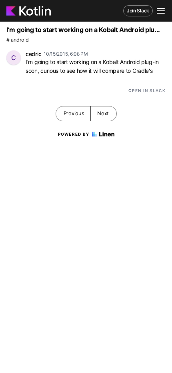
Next (103, 113)
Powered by (74, 134)
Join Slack (138, 11)
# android (17, 40)
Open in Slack (147, 90)
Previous (74, 113)
